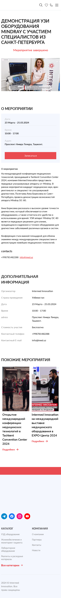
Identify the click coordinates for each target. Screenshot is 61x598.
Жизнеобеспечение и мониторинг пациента (11, 541)
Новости (36, 550)
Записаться (30, 155)
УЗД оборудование (10, 534)
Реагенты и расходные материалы (12, 557)
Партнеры (37, 539)
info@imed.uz (26, 257)
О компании (38, 534)
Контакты (36, 545)
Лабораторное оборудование (8, 549)
